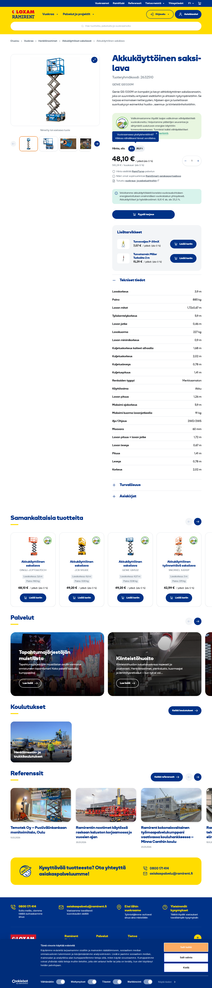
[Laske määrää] (185, 161)
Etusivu (15, 41)
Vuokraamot (102, 3)
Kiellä (186, 967)
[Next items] (97, 144)
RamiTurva (138, 171)
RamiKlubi (118, 3)
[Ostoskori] (199, 3)
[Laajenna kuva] (94, 60)
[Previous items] (13, 144)
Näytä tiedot (164, 982)
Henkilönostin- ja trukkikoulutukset (41, 742)
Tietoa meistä (153, 3)
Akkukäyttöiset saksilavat (77, 41)
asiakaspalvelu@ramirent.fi (171, 874)
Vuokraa (48, 14)
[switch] (92, 981)
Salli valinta (186, 957)
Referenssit (135, 3)
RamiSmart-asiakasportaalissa (163, 176)
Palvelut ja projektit (76, 14)
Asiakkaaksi (191, 14)
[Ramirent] (23, 14)
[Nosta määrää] (198, 161)
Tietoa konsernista (136, 938)
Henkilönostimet (47, 41)
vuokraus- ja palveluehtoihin (141, 181)
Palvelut (102, 936)
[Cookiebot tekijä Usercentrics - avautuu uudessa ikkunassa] (20, 982)
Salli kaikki (186, 947)
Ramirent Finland (71, 938)
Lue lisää (57, 664)
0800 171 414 (159, 868)
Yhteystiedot (176, 3)
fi (189, 3)
